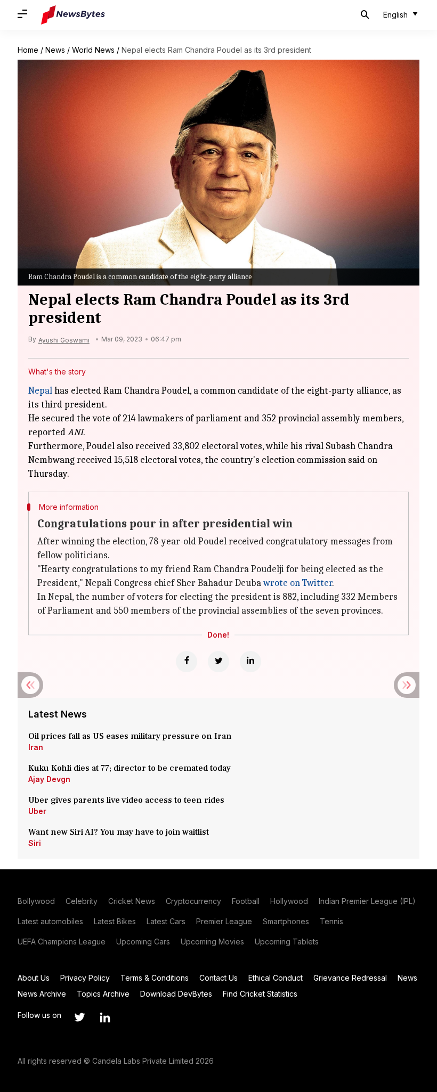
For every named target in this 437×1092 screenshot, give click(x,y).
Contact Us (218, 977)
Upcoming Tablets (287, 941)
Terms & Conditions (154, 977)
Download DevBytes (176, 993)
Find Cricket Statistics (260, 993)
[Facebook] (186, 661)
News (55, 49)
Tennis (331, 921)
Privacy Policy (85, 977)
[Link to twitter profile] (79, 1017)
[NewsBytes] (73, 15)
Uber (37, 811)
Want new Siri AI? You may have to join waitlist (118, 832)
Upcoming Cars (143, 941)
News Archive (42, 993)
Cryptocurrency (193, 901)
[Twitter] (218, 661)
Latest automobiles (50, 921)
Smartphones (286, 921)
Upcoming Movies (212, 941)
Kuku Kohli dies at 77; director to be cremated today (129, 768)
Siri (34, 842)
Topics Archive (103, 993)
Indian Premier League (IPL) (367, 901)
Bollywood (36, 901)
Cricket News (131, 901)
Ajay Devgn (49, 779)
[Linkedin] (250, 661)
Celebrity (82, 901)
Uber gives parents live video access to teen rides (126, 800)
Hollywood (289, 901)
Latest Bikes (115, 921)
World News (93, 49)
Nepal (40, 390)
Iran (35, 747)
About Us (34, 977)
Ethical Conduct (275, 977)
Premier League (224, 921)
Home (28, 49)
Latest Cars (166, 921)
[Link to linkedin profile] (105, 1017)
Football (246, 901)
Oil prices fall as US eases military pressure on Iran (130, 736)
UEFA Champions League (62, 941)
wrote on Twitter (297, 583)
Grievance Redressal (350, 977)
